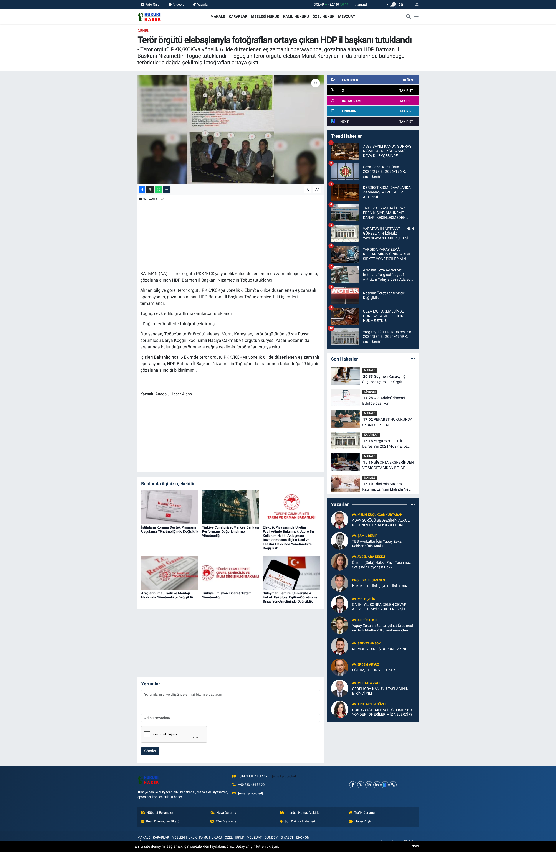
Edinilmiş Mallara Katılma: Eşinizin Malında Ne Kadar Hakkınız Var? (385, 487)
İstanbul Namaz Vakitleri (303, 813)
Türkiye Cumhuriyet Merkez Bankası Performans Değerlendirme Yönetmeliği (230, 531)
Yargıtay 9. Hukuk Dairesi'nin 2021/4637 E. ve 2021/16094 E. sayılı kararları (386, 444)
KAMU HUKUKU (296, 16)
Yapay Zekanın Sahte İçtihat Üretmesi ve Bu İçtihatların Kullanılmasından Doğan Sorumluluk (382, 628)
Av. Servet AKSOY (366, 643)
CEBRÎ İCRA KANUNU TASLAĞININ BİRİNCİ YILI (380, 691)
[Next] (385, 784)
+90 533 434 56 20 (251, 785)
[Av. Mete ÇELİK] (339, 604)
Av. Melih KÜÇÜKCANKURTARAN (377, 515)
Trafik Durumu (364, 813)
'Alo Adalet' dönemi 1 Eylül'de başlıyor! (385, 401)
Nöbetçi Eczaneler (160, 813)
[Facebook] (352, 784)
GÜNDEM (370, 391)
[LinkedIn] (377, 784)
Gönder (150, 751)
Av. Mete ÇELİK (363, 599)
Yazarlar (203, 5)
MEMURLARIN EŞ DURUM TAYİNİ (379, 649)
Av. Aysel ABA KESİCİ (368, 557)
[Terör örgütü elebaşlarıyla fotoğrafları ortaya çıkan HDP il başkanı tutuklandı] (230, 129)
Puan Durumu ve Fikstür (163, 821)
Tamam (414, 845)
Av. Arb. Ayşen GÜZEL (369, 704)
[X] (360, 784)
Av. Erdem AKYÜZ (365, 664)
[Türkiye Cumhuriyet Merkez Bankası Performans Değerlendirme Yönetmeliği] (230, 507)
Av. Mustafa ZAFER (367, 683)
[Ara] (408, 17)
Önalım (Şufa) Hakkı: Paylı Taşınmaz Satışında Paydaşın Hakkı (381, 564)
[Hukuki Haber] (149, 16)
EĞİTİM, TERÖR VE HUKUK (374, 670)
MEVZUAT (346, 16)
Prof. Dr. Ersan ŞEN (368, 580)
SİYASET (287, 837)
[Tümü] (413, 359)
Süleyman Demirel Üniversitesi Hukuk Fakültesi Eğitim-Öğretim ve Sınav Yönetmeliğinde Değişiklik (290, 597)
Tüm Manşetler (226, 821)
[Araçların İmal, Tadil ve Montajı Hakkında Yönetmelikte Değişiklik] (169, 572)
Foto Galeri (153, 5)
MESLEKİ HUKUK (265, 16)
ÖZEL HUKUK (323, 16)
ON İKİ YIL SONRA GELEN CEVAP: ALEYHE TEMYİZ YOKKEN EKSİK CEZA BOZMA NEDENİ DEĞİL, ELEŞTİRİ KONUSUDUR (379, 607)
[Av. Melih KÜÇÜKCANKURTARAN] (339, 519)
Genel (143, 30)
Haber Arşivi (363, 821)
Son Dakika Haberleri (300, 821)
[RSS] (393, 784)
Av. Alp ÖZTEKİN (365, 620)
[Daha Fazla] (166, 189)
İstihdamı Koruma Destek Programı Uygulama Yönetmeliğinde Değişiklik (169, 529)
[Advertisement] (230, 236)
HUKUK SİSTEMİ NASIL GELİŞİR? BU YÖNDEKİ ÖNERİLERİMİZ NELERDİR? (382, 712)
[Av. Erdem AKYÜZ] (339, 667)
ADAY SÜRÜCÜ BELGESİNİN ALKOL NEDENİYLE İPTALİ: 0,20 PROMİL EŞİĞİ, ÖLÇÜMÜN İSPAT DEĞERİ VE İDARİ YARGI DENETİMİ (381, 522)
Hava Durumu (226, 813)
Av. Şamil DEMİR (365, 536)
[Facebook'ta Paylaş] (142, 189)
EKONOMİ (303, 837)
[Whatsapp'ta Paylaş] (158, 189)
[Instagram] (368, 784)
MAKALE (217, 16)
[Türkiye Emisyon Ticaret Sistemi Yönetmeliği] (230, 572)
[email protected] (284, 776)
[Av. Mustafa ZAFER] (339, 688)
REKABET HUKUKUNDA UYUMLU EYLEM (387, 422)
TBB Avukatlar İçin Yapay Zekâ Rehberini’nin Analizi (377, 543)
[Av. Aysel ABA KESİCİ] (339, 561)
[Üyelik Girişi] (415, 4)
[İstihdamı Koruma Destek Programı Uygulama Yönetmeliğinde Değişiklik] (169, 507)
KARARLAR (238, 16)
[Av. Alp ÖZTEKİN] (339, 625)
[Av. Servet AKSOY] (339, 646)
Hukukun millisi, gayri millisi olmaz (380, 585)
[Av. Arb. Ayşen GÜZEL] (339, 709)
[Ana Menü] (416, 17)
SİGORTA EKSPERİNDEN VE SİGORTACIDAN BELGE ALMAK (388, 465)
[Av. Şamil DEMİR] (339, 540)
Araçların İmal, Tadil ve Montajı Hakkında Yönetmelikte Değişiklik (167, 595)
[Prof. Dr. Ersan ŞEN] (339, 582)
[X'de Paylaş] (150, 189)
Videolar (179, 5)
